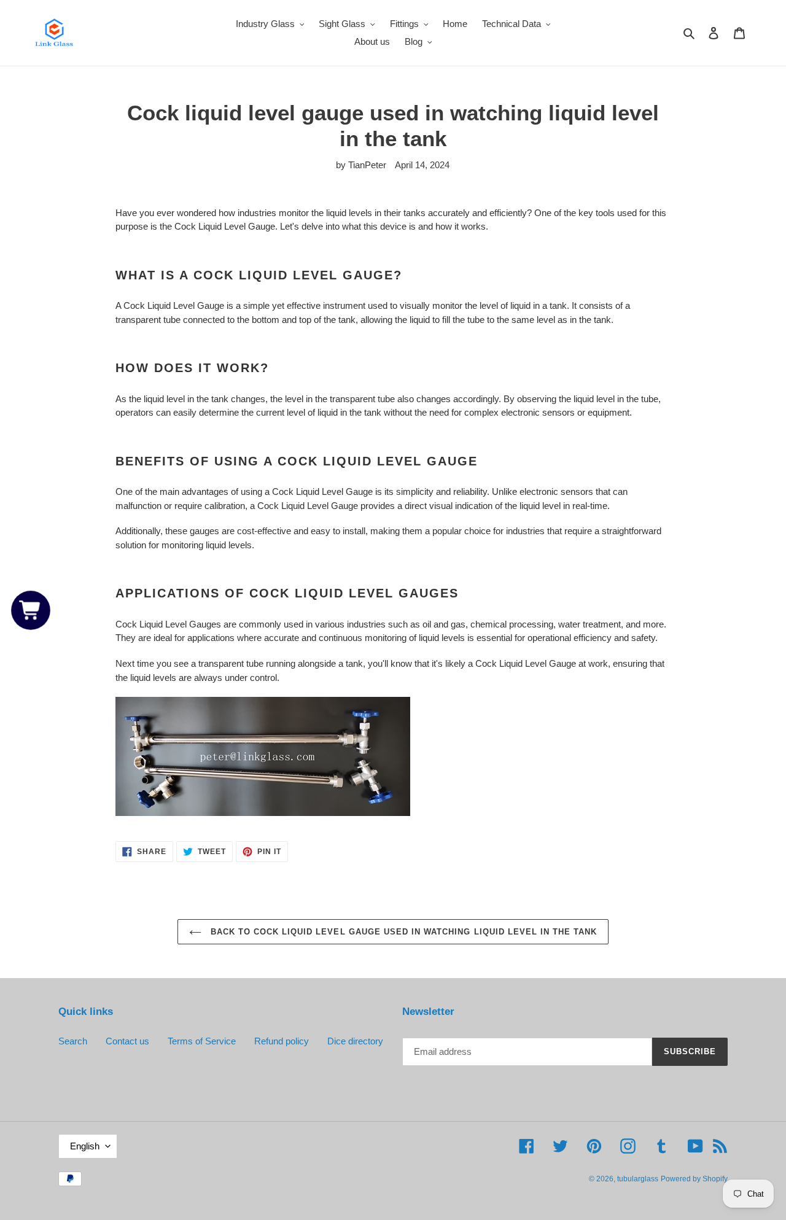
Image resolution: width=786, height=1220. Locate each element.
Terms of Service (202, 1041)
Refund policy (281, 1041)
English (84, 1146)
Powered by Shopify (694, 1179)
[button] (31, 610)
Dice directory (355, 1041)
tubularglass (637, 1179)
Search (72, 1041)
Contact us (127, 1041)
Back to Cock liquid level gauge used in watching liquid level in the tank (402, 931)
